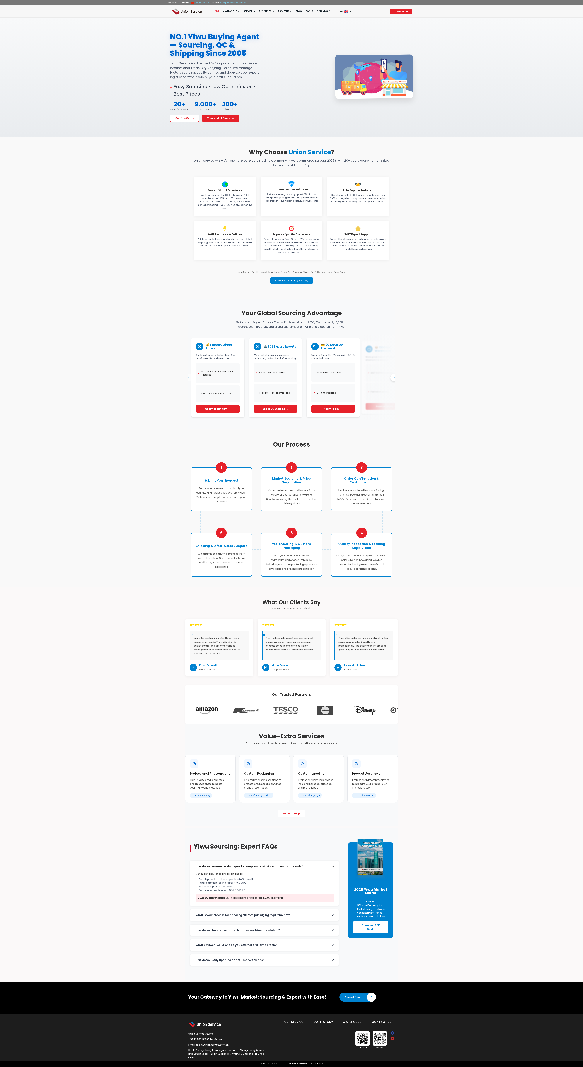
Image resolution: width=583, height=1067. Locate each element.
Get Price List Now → (217, 406)
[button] (347, 8)
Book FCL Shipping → (275, 406)
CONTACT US (381, 1019)
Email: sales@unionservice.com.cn (208, 1041)
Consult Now (352, 994)
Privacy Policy (316, 1060)
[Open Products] (273, 8)
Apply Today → (333, 406)
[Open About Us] (291, 8)
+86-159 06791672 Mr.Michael (205, 1036)
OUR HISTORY (323, 1019)
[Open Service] (254, 8)
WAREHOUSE (352, 1019)
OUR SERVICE (293, 1019)
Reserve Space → (386, 403)
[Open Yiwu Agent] (239, 8)
